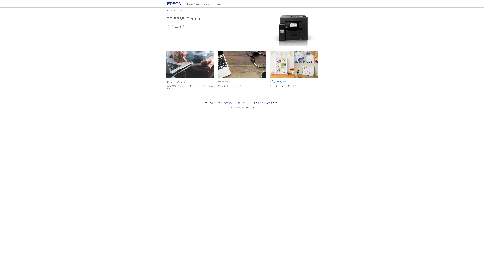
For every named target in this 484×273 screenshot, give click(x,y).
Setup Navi (193, 4)
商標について (243, 103)
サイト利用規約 (225, 103)
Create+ (221, 4)
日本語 (210, 103)
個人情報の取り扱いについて (266, 103)
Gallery (208, 4)
